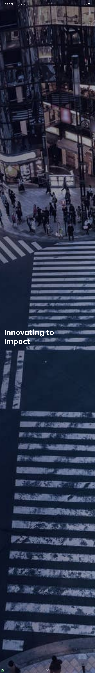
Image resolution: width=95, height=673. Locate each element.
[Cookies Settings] (2, 670)
